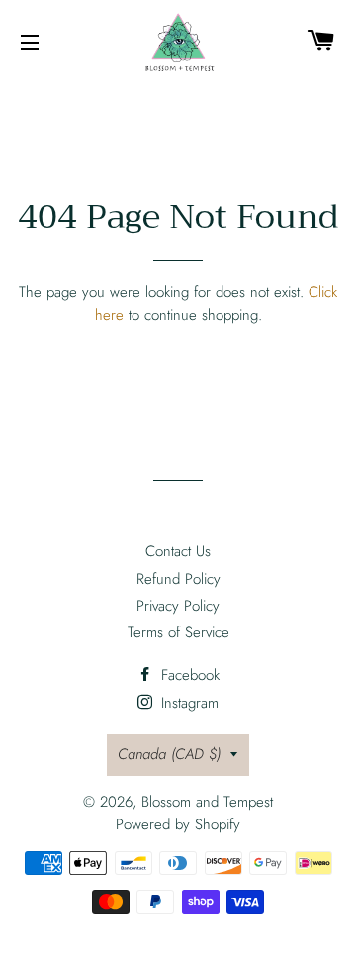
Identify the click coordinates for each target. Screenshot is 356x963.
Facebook (188, 675)
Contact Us (178, 551)
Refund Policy (178, 579)
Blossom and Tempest (207, 802)
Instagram (187, 703)
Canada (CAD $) (169, 754)
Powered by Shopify (178, 824)
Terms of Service (178, 632)
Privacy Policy (178, 606)
